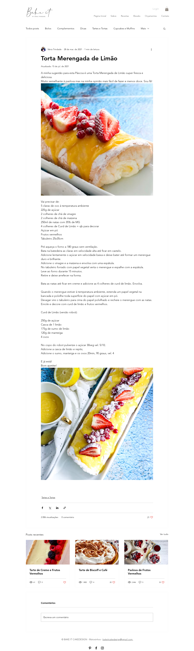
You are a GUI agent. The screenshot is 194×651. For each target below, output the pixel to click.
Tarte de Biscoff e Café (93, 570)
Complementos (65, 28)
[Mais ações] (151, 49)
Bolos (48, 28)
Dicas (83, 28)
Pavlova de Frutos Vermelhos (139, 571)
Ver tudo (164, 534)
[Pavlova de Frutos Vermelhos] (146, 552)
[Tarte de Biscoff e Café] (97, 552)
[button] (167, 9)
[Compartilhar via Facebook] (42, 507)
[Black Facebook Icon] (96, 648)
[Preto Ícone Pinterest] (90, 648)
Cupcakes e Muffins (124, 28)
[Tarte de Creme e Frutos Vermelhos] (48, 552)
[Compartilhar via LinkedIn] (57, 507)
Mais (143, 28)
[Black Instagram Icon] (102, 648)
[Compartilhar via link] (64, 507)
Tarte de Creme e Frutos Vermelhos (45, 571)
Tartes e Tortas (99, 28)
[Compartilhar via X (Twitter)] (49, 507)
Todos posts (32, 28)
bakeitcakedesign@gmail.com (118, 639)
